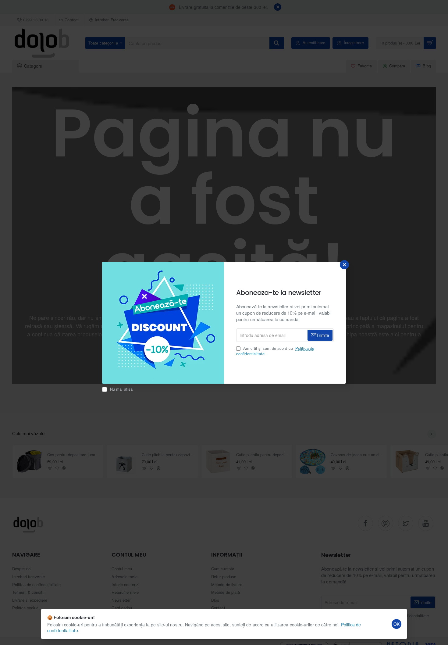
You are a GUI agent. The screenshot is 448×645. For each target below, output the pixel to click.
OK (396, 624)
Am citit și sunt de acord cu (275, 351)
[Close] (344, 264)
